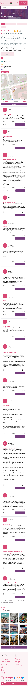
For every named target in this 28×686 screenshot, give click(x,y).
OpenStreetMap (19, 99)
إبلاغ (26, 101)
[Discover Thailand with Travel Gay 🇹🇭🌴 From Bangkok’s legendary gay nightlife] (23, 618)
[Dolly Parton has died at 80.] (14, 618)
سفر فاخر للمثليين (5, 669)
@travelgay (7, 610)
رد (20, 190)
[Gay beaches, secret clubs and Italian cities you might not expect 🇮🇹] (5, 618)
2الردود (6, 190)
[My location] (3, 683)
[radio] (14, 31)
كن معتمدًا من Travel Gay (20, 665)
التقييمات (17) (4, 101)
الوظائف (17, 664)
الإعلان (16, 658)
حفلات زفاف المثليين (5, 661)
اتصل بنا (2, 658)
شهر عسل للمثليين (5, 662)
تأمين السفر (3, 672)
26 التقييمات (5, 72)
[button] (15, 88)
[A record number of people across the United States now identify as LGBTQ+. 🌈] (23, 629)
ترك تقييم (14, 104)
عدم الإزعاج (3, 670)
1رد (5, 124)
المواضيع (3, 673)
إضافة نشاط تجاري (19, 659)
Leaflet (14, 99)
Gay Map (3, 26)
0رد (5, 215)
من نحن (2, 656)
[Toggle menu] (1, 3)
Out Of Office (4, 659)
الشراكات (17, 656)
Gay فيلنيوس (13, 13)
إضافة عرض (17, 662)
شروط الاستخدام (4, 664)
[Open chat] (17, 3)
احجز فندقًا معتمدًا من (15, 683)
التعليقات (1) (15, 101)
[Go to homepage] (6, 3)
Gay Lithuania (6, 13)
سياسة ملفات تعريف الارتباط (5, 666)
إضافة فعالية (17, 661)
